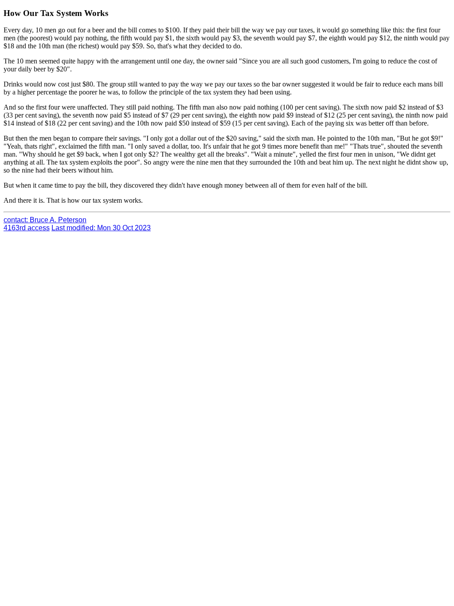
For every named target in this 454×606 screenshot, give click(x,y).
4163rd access (27, 228)
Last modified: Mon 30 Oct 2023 (101, 228)
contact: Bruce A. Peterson (45, 220)
